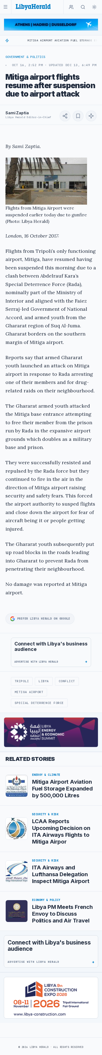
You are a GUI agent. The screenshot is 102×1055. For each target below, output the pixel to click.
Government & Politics (25, 57)
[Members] (71, 7)
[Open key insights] (91, 115)
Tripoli (22, 681)
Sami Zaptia (17, 112)
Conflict (67, 681)
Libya (44, 681)
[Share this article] (65, 115)
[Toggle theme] (94, 7)
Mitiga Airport (29, 692)
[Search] (83, 7)
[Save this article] (78, 115)
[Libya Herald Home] (33, 7)
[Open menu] (5, 7)
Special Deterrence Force (39, 703)
